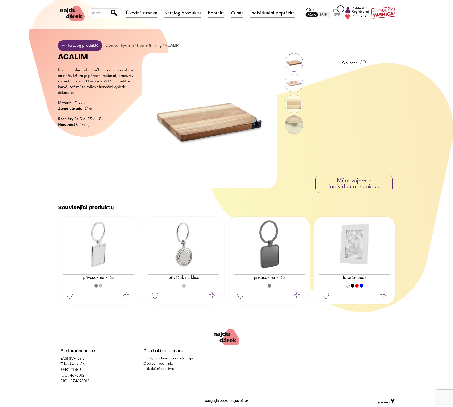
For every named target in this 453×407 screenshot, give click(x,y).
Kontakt (216, 13)
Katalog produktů (182, 13)
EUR (323, 15)
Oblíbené (358, 16)
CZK (312, 15)
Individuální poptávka (272, 13)
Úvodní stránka (141, 13)
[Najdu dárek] (226, 337)
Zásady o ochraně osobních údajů (168, 358)
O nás (237, 13)
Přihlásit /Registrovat (360, 10)
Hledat (114, 13)
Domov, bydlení (119, 46)
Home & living (149, 46)
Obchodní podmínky (158, 364)
